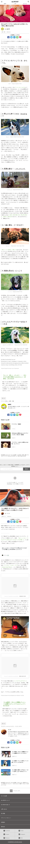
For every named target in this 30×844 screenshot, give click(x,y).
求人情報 (3, 813)
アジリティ (3, 726)
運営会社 (3, 826)
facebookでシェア (8, 37)
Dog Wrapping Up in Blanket (14, 695)
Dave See (20, 344)
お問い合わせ (4, 809)
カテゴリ (25, 3)
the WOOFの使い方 (5, 804)
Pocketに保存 (20, 37)
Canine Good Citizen (7, 567)
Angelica (17, 83)
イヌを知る (19, 454)
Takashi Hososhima (17, 136)
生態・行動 (11, 401)
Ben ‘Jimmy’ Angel (18, 245)
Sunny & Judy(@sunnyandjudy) (11, 596)
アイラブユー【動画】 (16, 424)
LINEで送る (17, 37)
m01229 (18, 291)
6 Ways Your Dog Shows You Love (8, 359)
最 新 (5, 3)
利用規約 (3, 822)
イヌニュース (19, 782)
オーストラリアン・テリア (12, 726)
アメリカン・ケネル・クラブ (11, 565)
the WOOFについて (5, 800)
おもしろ (13, 437)
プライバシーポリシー (6, 817)
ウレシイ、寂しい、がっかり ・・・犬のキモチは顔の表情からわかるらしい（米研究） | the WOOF (14, 377)
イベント (3, 401)
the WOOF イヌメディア (5, 454)
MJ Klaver (18, 189)
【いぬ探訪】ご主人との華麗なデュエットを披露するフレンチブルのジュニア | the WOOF (14, 704)
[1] (26, 107)
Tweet (11, 37)
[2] (18, 213)
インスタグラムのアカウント (20, 680)
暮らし (7, 401)
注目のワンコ (4, 516)
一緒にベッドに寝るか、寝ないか (9, 249)
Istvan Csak (11, 368)
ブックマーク (14, 37)
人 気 (15, 3)
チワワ (20, 726)
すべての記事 (13, 454)
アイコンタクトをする (20, 87)
